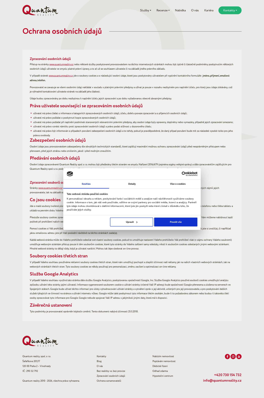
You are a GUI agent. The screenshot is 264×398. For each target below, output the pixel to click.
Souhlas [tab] (86, 184)
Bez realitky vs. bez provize (111, 371)
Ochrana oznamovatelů (109, 381)
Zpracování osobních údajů (111, 376)
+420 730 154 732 (228, 375)
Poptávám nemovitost (164, 361)
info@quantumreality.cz (222, 380)
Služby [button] (144, 10)
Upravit (130, 222)
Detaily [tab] (132, 184)
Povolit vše (176, 222)
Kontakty (101, 356)
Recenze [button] (162, 10)
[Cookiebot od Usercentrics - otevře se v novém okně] (184, 174)
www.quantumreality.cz (61, 64)
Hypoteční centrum (162, 376)
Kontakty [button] (229, 10)
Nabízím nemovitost (163, 356)
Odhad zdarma (160, 371)
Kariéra (208, 10)
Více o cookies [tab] (178, 184)
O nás (195, 10)
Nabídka (180, 10)
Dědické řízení (160, 366)
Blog (99, 361)
